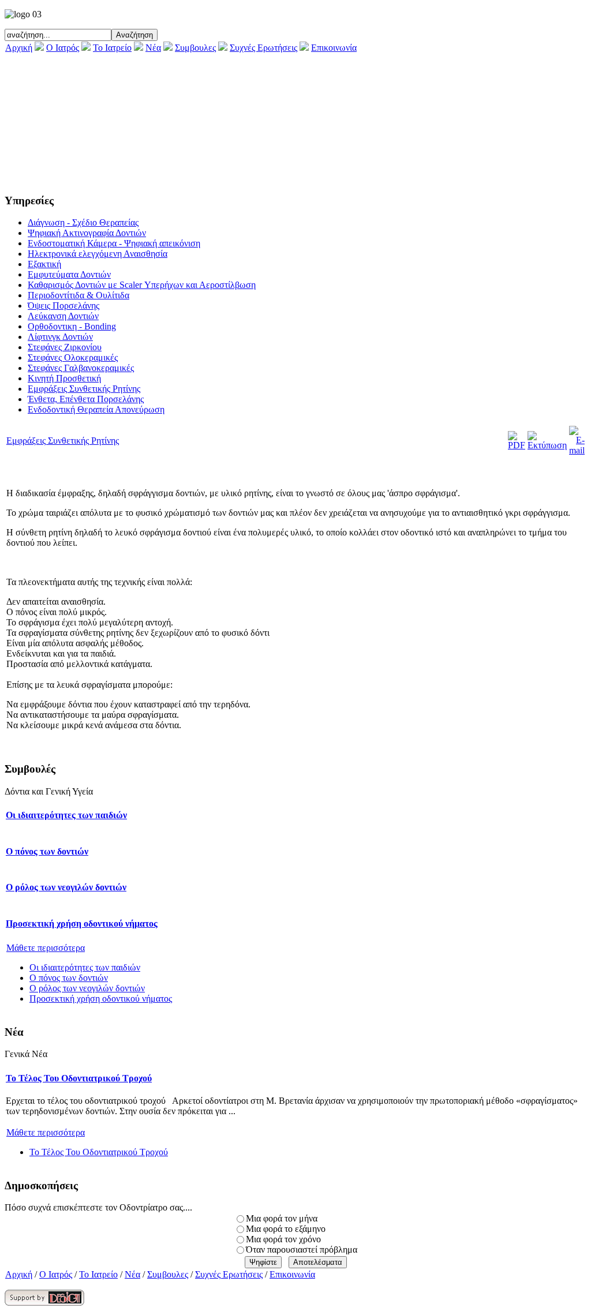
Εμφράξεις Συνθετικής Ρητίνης (62, 440)
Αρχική (18, 48)
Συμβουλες (195, 48)
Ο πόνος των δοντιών (47, 851)
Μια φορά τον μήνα (281, 1218)
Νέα (153, 48)
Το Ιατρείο (112, 48)
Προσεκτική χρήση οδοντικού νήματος (82, 923)
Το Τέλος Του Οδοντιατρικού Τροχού (79, 1078)
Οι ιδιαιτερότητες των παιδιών (66, 815)
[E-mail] (577, 450)
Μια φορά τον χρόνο (283, 1239)
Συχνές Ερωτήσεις (263, 48)
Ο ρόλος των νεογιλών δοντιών (66, 887)
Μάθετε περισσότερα (45, 948)
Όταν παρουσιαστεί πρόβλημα (301, 1249)
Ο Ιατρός (62, 48)
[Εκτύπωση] (547, 445)
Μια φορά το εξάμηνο (286, 1229)
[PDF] (516, 445)
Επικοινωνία (334, 48)
